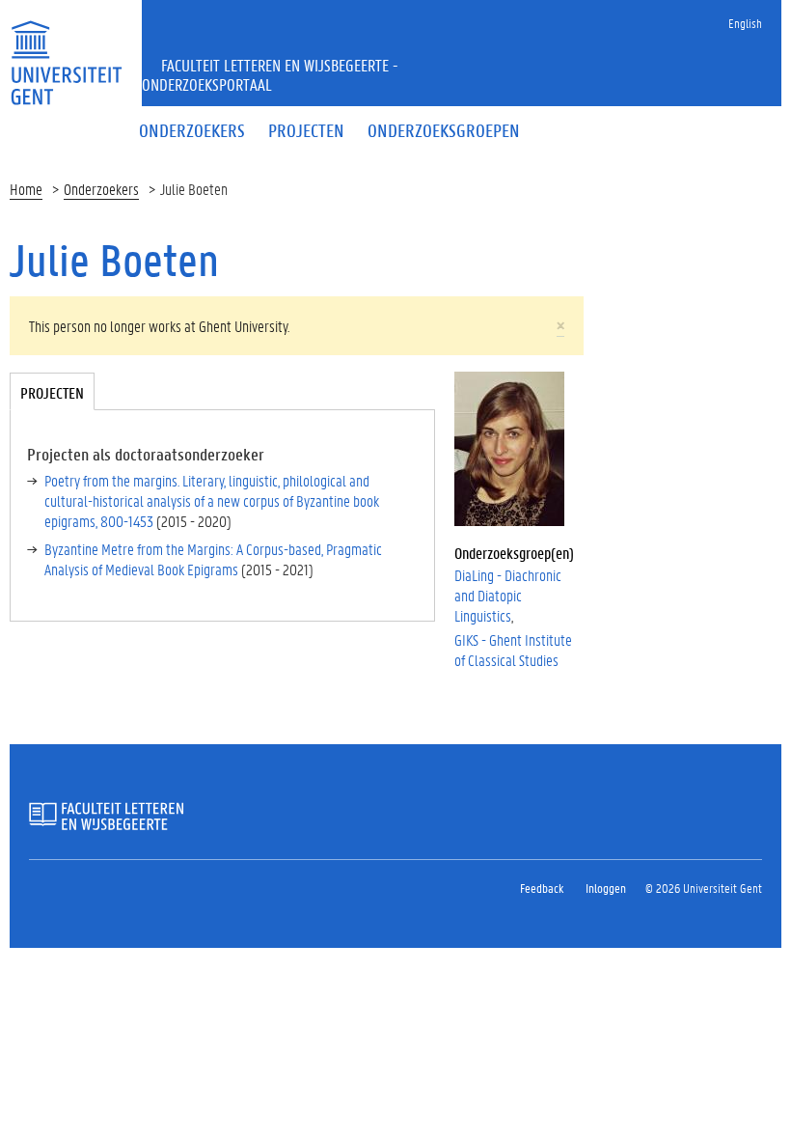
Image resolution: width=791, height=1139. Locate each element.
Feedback (541, 887)
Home (26, 189)
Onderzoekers (101, 189)
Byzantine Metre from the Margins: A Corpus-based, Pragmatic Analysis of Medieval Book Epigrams (213, 559)
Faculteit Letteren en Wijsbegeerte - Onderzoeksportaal (270, 74)
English (745, 22)
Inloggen (606, 887)
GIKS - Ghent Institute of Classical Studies (513, 649)
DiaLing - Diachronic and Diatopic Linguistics (507, 595)
